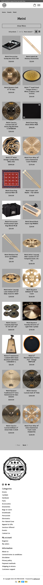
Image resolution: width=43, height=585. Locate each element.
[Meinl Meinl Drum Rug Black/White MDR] (32, 111)
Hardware (5, 498)
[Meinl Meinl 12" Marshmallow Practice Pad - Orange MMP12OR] (32, 344)
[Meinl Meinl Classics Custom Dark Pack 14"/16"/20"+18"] (11, 311)
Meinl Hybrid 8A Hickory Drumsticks (32, 57)
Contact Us (6, 533)
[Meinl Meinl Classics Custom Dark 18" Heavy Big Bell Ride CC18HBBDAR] (11, 111)
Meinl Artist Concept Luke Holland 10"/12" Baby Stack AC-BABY (11, 292)
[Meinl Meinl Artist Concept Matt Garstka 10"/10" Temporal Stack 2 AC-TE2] (32, 243)
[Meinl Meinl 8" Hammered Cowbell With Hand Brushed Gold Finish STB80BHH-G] (11, 344)
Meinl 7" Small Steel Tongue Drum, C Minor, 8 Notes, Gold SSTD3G (31, 90)
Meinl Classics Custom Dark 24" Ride (32, 392)
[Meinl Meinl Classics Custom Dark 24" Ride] (32, 379)
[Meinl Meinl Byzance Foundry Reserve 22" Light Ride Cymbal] (32, 311)
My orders (5, 544)
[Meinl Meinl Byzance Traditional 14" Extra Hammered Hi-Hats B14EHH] (11, 379)
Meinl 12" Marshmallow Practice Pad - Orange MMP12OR (32, 359)
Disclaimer (6, 557)
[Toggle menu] (39, 5)
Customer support (8, 569)
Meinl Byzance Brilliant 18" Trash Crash (31, 292)
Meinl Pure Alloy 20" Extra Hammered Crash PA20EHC (32, 159)
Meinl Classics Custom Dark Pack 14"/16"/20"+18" (11, 325)
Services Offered (8, 527)
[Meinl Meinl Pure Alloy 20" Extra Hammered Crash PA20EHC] (32, 146)
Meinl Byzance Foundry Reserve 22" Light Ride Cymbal (31, 325)
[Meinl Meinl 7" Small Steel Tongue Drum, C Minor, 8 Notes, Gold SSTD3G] (32, 76)
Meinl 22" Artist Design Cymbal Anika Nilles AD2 (11, 159)
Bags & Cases (7, 510)
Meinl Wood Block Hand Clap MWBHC (31, 222)
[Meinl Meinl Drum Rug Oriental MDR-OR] (11, 179)
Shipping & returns (9, 566)
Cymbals (5, 495)
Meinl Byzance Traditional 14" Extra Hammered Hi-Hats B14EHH (11, 394)
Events (4, 530)
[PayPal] (26, 582)
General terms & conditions (12, 554)
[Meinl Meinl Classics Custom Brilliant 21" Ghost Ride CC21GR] (11, 414)
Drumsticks (6, 507)
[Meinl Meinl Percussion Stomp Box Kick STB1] (11, 45)
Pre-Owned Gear (8, 521)
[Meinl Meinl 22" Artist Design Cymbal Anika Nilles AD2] (11, 146)
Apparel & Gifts (7, 524)
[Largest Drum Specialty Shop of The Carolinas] (4, 5)
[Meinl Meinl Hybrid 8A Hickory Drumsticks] (32, 45)
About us (5, 551)
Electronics (6, 518)
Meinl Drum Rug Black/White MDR (31, 123)
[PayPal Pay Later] (19, 582)
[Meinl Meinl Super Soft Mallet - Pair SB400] (32, 179)
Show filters (21, 26)
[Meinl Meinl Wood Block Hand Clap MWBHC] (32, 210)
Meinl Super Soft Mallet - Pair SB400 (32, 191)
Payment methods (9, 563)
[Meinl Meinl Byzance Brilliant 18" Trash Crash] (32, 278)
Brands (9, 12)
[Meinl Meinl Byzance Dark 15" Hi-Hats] (11, 76)
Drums (4, 492)
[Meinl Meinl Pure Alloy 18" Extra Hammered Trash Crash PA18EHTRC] (32, 414)
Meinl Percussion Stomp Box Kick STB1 (11, 57)
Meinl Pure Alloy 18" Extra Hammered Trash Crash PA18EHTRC (32, 429)
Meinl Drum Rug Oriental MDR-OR (11, 191)
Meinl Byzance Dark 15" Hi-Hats (11, 88)
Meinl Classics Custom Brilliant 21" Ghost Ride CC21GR (11, 428)
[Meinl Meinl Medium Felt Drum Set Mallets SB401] (11, 243)
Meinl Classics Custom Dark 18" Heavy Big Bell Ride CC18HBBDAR (11, 125)
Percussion (6, 515)
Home (4, 12)
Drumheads (6, 512)
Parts (4, 501)
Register (5, 541)
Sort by (21, 32)
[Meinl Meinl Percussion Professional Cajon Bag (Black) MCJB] (11, 210)
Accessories (6, 504)
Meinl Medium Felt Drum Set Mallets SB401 (11, 256)
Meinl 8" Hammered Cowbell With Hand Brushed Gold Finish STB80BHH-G (11, 359)
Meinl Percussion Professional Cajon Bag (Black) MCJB (11, 223)
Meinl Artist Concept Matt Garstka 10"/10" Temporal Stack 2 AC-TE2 (31, 257)
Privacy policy (7, 560)
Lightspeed (36, 579)
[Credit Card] (16, 582)
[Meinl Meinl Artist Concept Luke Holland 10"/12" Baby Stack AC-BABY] (11, 278)
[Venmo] (22, 582)
